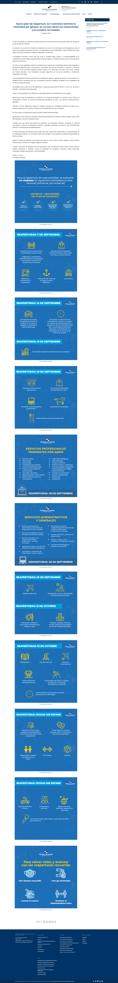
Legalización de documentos (67, 948)
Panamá (28, 14)
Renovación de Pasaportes (66, 950)
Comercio (40, 946)
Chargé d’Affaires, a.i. (43, 937)
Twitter (83, 939)
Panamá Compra (42, 972)
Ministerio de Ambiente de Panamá (46, 964)
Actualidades (54, 14)
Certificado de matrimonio (66, 939)
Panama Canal (41, 968)
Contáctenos (54, 2)
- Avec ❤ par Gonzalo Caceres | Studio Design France (62, 981)
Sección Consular (43, 2)
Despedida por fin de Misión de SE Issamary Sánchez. (97, 42)
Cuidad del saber (42, 974)
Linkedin (84, 941)
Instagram (84, 943)
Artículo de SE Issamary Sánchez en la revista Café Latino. (95, 48)
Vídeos (90, 14)
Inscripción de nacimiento (66, 944)
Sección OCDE (41, 949)
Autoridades (25, 2)
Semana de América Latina (71, 14)
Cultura (39, 939)
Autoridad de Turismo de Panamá (46, 966)
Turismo (40, 947)
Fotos (84, 14)
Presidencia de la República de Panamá (47, 960)
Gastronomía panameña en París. (94, 36)
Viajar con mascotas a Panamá (67, 952)
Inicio (19, 2)
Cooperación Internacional (44, 944)
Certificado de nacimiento (66, 941)
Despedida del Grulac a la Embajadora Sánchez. (96, 31)
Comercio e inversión (40, 14)
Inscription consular (64, 946)
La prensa (20, 155)
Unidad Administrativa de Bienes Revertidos (45, 970)
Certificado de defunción (66, 937)
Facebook (84, 937)
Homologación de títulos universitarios (69, 943)
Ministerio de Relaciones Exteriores (46, 962)
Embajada (33, 2)
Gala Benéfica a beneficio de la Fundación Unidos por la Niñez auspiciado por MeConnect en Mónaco (97, 24)
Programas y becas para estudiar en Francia (46, 941)
